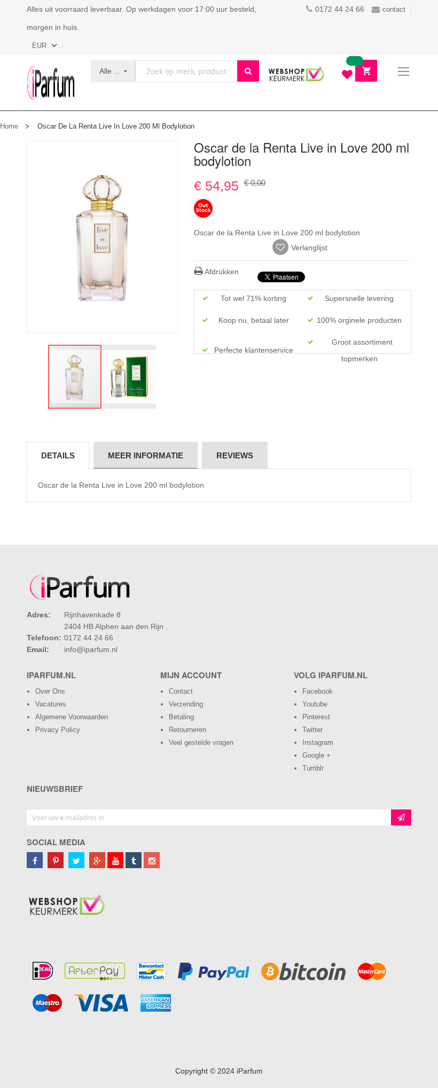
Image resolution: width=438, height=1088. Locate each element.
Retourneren (187, 730)
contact (393, 9)
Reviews (234, 455)
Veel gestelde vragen (201, 742)
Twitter (312, 730)
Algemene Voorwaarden (71, 717)
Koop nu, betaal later (253, 320)
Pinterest (316, 717)
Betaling (181, 717)
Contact (181, 691)
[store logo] (51, 82)
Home (9, 126)
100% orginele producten (359, 320)
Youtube (314, 704)
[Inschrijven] (401, 817)
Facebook (317, 691)
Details (58, 455)
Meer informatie (145, 455)
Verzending (186, 704)
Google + (316, 755)
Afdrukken (221, 271)
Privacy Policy (57, 730)
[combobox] (186, 71)
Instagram (317, 742)
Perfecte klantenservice (253, 350)
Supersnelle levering (359, 298)
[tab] (58, 455)
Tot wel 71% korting (253, 298)
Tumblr (313, 768)
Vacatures (50, 704)
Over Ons (50, 691)
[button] (129, 377)
